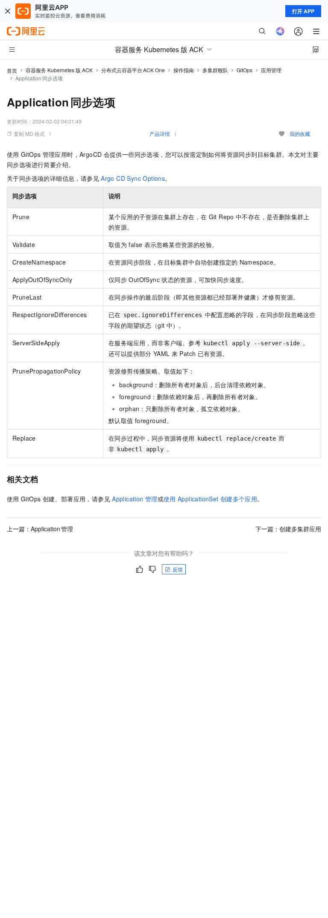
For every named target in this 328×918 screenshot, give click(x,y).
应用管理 (271, 70)
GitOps (244, 70)
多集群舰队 (215, 70)
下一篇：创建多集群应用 (288, 528)
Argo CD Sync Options (133, 178)
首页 (12, 70)
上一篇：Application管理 (40, 528)
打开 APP (303, 11)
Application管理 (134, 498)
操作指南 (183, 70)
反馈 (178, 569)
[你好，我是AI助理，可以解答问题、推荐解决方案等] (280, 31)
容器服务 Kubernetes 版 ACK (59, 70)
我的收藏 (300, 133)
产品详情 (159, 133)
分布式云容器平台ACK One (133, 70)
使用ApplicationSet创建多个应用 (210, 498)
